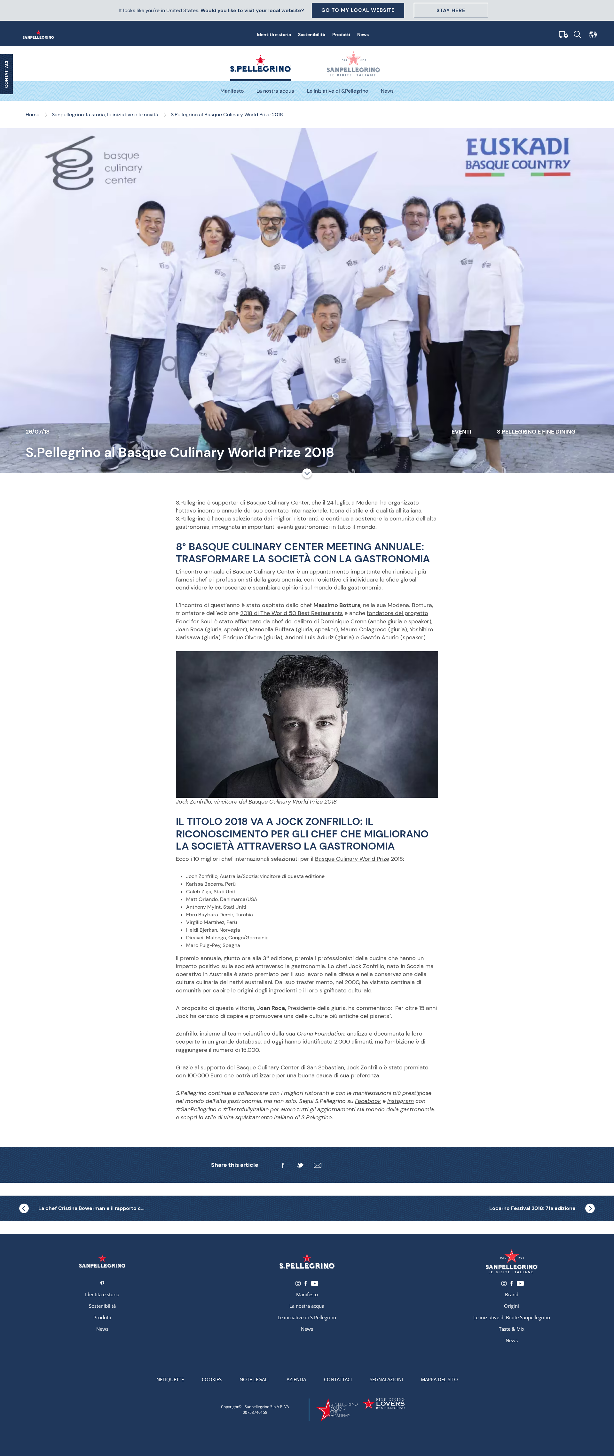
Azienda (296, 1379)
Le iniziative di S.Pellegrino (337, 91)
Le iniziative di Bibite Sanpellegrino (511, 1317)
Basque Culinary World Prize (352, 859)
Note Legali (254, 1379)
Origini (511, 1306)
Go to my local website (358, 10)
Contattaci (338, 1379)
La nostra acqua (275, 91)
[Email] (317, 1165)
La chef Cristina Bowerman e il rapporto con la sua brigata (92, 1208)
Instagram (400, 1101)
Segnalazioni (386, 1379)
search (577, 34)
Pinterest (102, 1283)
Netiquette (170, 1379)
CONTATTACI (6, 74)
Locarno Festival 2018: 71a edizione (532, 1208)
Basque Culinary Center (278, 502)
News (363, 34)
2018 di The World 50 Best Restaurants (291, 613)
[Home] (39, 34)
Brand (511, 1294)
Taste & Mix (511, 1329)
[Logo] (102, 1261)
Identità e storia (274, 34)
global (593, 34)
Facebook (368, 1101)
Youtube (314, 1283)
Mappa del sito (439, 1379)
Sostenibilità (311, 34)
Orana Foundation (320, 1033)
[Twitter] (300, 1165)
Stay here (451, 10)
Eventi (461, 431)
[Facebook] (283, 1165)
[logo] (307, 1261)
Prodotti (341, 34)
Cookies (212, 1379)
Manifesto (232, 91)
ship (562, 34)
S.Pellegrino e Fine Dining (536, 431)
